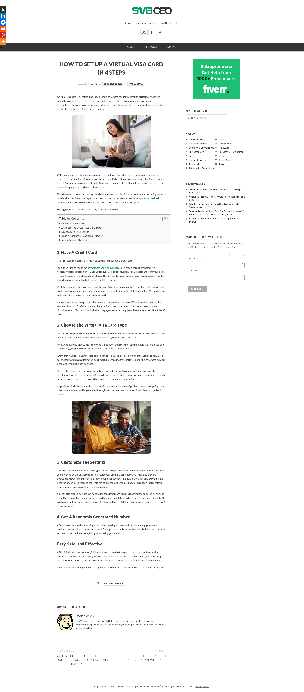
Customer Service (198, 143)
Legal (221, 139)
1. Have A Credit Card (73, 223)
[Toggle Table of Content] (164, 218)
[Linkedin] (3, 16)
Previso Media (187, 686)
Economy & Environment (201, 147)
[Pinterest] (3, 35)
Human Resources (198, 160)
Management (225, 143)
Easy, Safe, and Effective (74, 239)
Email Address (215, 258)
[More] (3, 41)
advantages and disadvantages (104, 267)
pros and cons (157, 333)
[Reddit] (3, 29)
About (131, 46)
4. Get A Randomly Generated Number (82, 235)
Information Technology (201, 168)
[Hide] (1, 47)
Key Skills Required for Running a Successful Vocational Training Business (83, 660)
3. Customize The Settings (75, 231)
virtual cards (149, 198)
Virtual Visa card (114, 583)
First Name (215, 271)
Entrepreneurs (196, 152)
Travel (222, 164)
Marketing (224, 147)
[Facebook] (3, 22)
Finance (92, 84)
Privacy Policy (202, 686)
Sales (221, 156)
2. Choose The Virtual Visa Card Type (81, 227)
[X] (3, 9)
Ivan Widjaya (136, 84)
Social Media (225, 160)
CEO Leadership (197, 139)
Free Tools (150, 46)
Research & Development (231, 152)
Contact (172, 46)
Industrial (194, 164)
